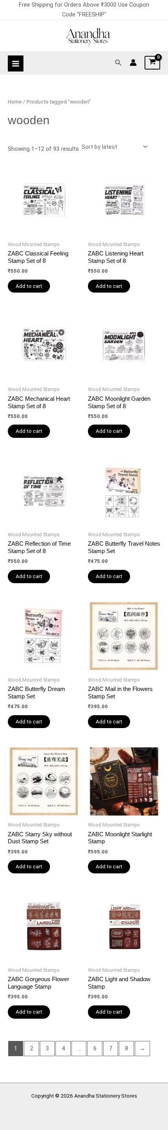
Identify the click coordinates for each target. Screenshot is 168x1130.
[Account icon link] (133, 62)
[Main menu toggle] (15, 63)
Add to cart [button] (29, 286)
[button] (118, 63)
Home (15, 102)
